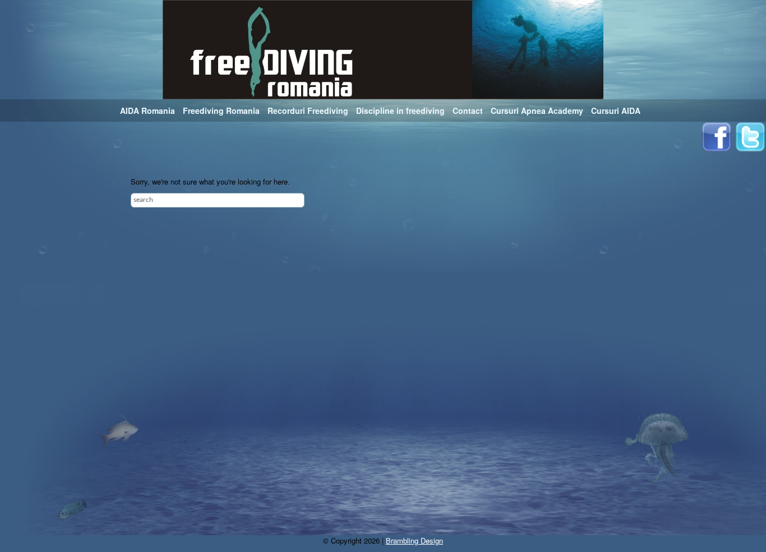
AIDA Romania (147, 110)
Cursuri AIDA (615, 110)
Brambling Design (414, 540)
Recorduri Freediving (307, 110)
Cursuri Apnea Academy (537, 110)
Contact (468, 110)
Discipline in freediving (400, 110)
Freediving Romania (221, 110)
